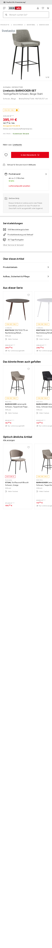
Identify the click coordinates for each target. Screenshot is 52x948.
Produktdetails (10, 267)
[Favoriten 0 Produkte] (42, 8)
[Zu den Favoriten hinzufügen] (6, 155)
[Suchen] (6, 15)
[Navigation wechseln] (4, 8)
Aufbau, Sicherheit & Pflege (16, 276)
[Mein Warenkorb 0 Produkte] (47, 8)
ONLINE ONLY (9, 110)
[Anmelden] (37, 8)
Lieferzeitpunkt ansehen (19, 186)
